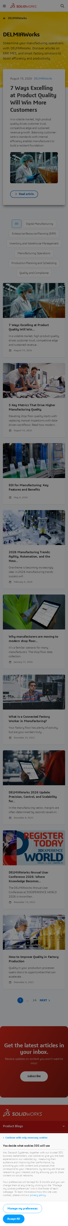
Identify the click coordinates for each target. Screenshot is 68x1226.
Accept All (13, 1218)
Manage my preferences (22, 1208)
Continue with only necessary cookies (26, 1137)
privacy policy (38, 1195)
